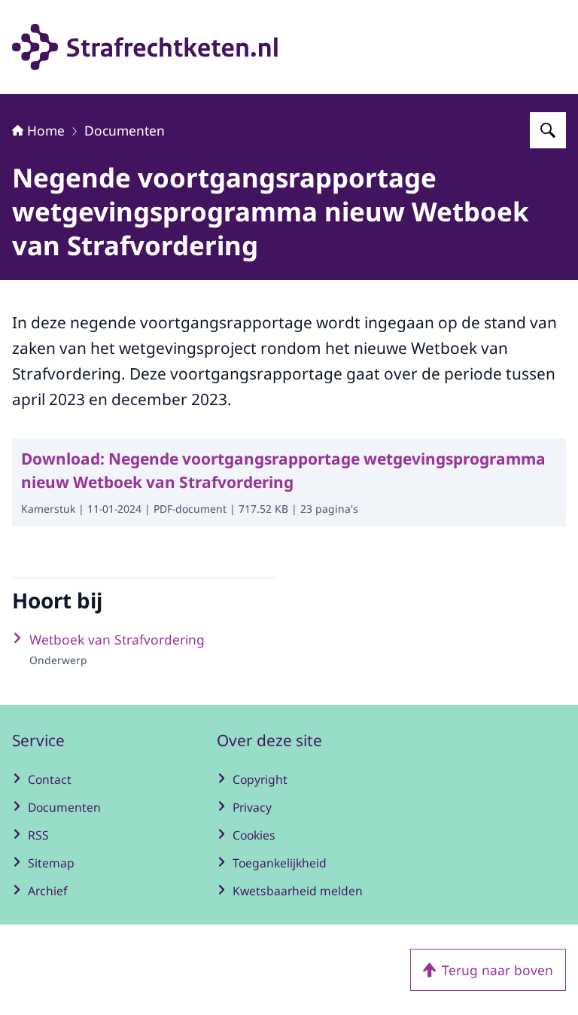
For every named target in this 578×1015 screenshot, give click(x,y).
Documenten (124, 130)
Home (46, 130)
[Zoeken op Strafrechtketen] (548, 130)
